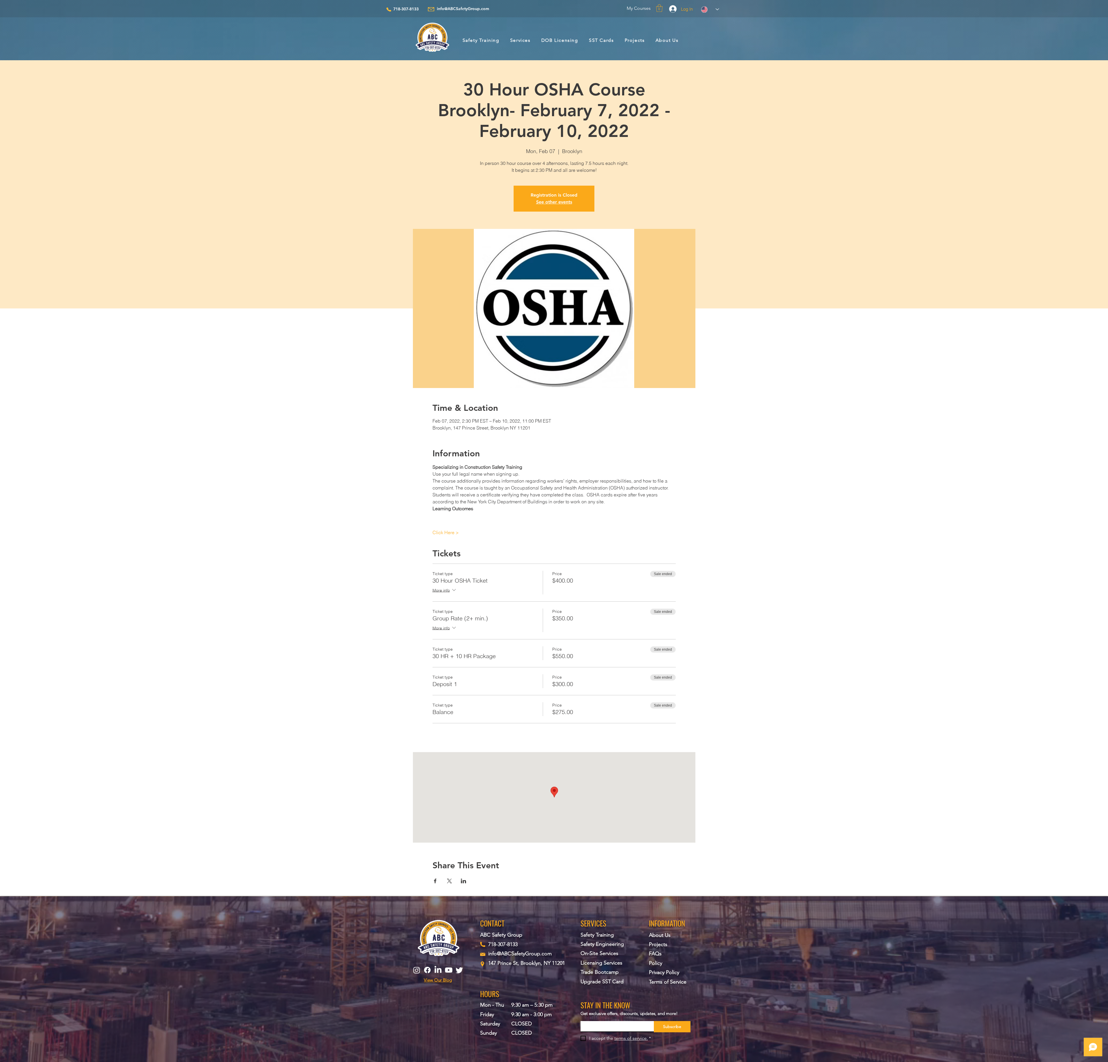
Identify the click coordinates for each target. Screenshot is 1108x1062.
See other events (554, 202)
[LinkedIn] (438, 970)
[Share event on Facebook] (435, 881)
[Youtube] (448, 970)
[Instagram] (416, 970)
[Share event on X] (449, 881)
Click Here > (446, 532)
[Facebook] (427, 970)
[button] (659, 8)
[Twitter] (459, 970)
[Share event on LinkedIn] (463, 881)
